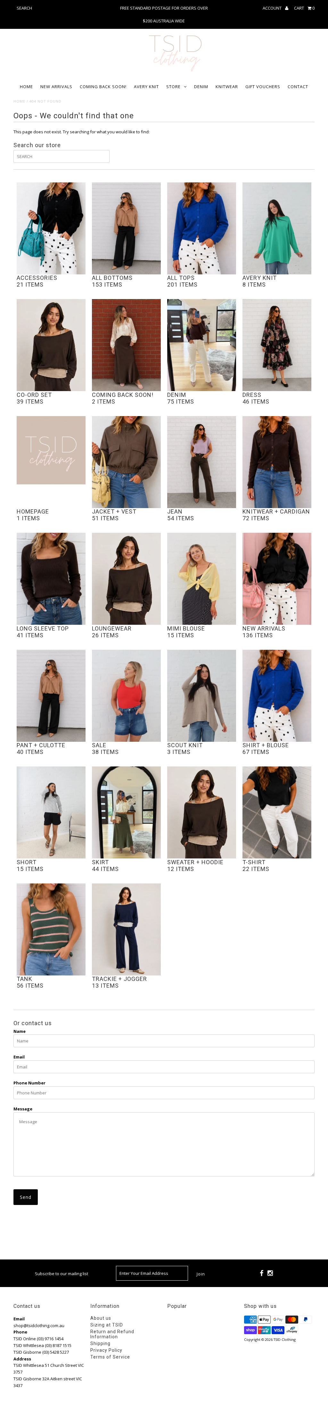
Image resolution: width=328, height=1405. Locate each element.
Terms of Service (110, 1356)
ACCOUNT (273, 8)
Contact (298, 86)
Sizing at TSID (106, 1324)
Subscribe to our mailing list (61, 1273)
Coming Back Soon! (103, 86)
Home (26, 86)
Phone (20, 1332)
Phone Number (29, 1083)
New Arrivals (56, 86)
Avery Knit (146, 86)
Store (173, 86)
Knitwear (227, 86)
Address (22, 1359)
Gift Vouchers (262, 86)
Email (19, 1057)
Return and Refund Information (112, 1334)
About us (100, 1318)
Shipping (100, 1343)
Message (22, 1109)
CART (304, 8)
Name (19, 1031)
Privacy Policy (106, 1350)
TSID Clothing (285, 1339)
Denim (201, 86)
